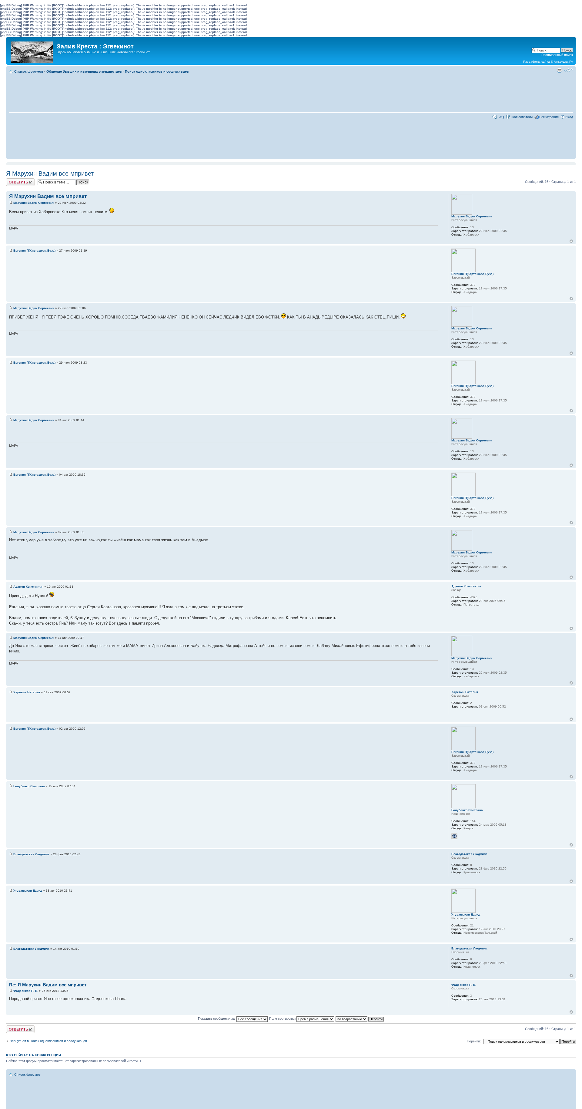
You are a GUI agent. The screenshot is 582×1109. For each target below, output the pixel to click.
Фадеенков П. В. (25, 990)
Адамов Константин (28, 586)
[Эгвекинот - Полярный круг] (32, 50)
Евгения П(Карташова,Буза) (34, 250)
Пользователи (522, 117)
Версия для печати (559, 70)
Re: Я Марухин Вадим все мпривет (47, 984)
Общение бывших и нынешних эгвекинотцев (84, 71)
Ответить (13, 180)
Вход (569, 117)
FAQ (500, 117)
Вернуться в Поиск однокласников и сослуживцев (48, 1041)
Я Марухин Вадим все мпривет (50, 173)
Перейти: (474, 1041)
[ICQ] (454, 836)
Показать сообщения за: (217, 1018)
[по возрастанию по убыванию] (360, 1018)
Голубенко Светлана (29, 786)
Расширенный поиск (557, 55)
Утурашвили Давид (27, 890)
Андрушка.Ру (563, 61)
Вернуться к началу (571, 241)
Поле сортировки (282, 1018)
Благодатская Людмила (31, 854)
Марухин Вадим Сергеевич (33, 202)
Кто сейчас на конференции (33, 1055)
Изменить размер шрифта (568, 70)
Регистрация (549, 117)
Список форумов (28, 71)
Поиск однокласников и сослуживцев (157, 71)
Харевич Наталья (26, 692)
